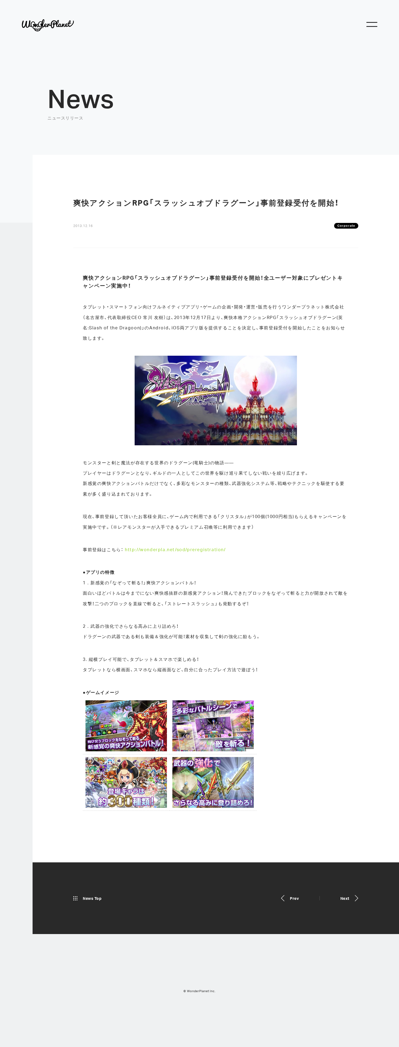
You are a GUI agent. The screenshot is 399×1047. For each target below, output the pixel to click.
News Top (92, 898)
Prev (294, 898)
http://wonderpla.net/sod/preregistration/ (175, 549)
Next (344, 898)
